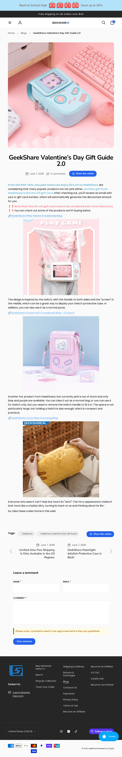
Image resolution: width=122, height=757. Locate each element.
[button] (9, 22)
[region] (61, 5)
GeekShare (93, 748)
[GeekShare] (16, 676)
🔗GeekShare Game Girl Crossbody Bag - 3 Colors (41, 313)
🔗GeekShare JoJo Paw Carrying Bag (33, 418)
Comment (20, 598)
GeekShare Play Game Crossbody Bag (36, 216)
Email (67, 581)
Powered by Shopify (106, 748)
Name (17, 581)
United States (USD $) (21, 731)
